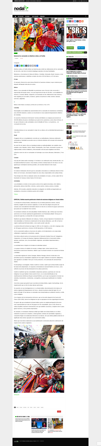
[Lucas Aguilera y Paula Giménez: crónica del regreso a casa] (77, 32)
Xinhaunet (16, 394)
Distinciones (34, 1)
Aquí (85, 52)
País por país (20, 16)
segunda (42, 407)
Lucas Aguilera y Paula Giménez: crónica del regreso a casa (76, 40)
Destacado (24, 407)
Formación (42, 16)
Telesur (16, 194)
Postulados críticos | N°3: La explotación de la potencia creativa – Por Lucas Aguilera (76, 115)
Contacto (39, 1)
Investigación (35, 16)
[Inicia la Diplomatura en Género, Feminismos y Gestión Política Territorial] (77, 64)
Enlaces (28, 1)
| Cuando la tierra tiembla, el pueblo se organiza (79, 136)
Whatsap (71, 47)
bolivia (17, 407)
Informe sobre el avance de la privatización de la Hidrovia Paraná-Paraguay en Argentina (77, 92)
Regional (15, 53)
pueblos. (38, 407)
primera (35, 407)
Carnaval (21, 407)
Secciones (27, 16)
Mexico (31, 407)
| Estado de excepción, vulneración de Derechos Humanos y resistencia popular (79, 131)
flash (28, 407)
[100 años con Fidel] (69, 127)
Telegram (82, 47)
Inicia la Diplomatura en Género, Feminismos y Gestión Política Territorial (76, 72)
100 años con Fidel (75, 125)
